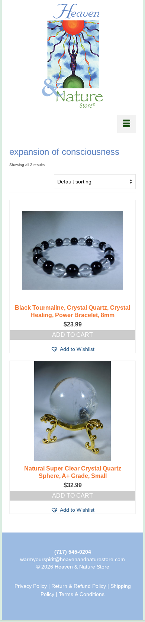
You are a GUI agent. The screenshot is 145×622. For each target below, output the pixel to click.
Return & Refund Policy (78, 586)
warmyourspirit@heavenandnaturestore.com (72, 559)
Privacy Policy (30, 586)
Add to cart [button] (72, 335)
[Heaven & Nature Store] (72, 56)
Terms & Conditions (81, 594)
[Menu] (126, 124)
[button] (72, 349)
